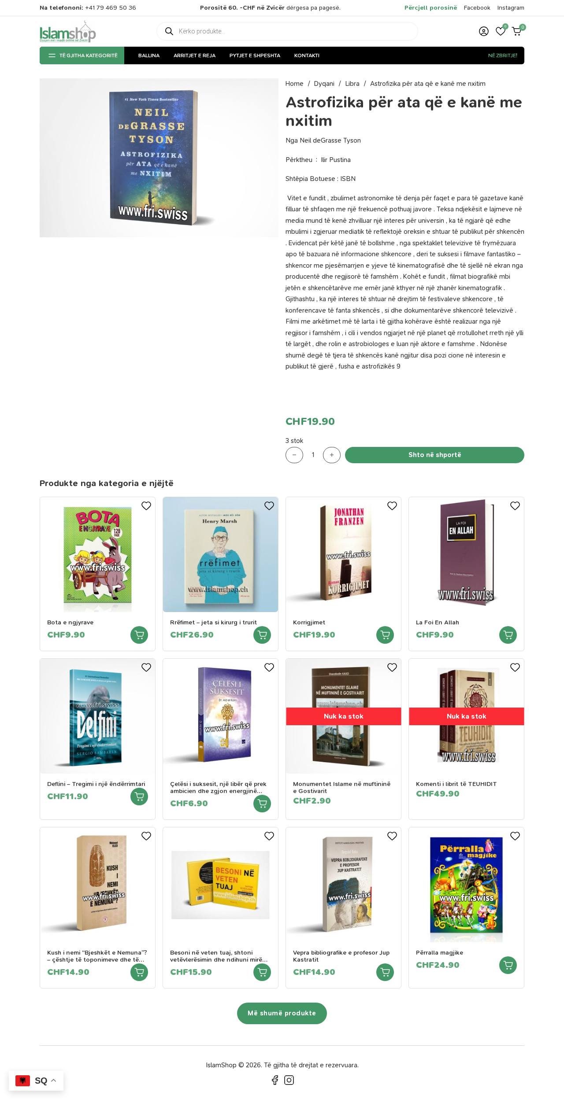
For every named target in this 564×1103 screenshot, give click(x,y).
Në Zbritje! (502, 55)
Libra (352, 84)
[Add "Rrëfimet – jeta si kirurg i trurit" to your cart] (262, 635)
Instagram (510, 7)
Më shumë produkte (282, 1013)
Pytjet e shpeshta (255, 55)
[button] (500, 31)
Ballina (149, 55)
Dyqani (324, 84)
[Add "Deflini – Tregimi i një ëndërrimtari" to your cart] (139, 796)
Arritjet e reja (194, 55)
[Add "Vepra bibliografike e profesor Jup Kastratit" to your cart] (385, 972)
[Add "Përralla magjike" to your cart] (508, 965)
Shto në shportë (434, 455)
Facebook (477, 7)
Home (295, 84)
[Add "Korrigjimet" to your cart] (385, 635)
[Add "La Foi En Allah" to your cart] (508, 635)
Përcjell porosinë (430, 7)
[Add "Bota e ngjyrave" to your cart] (139, 635)
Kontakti (306, 55)
